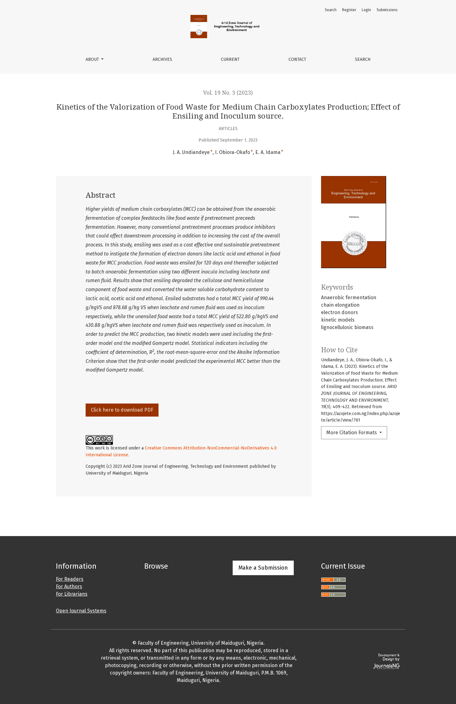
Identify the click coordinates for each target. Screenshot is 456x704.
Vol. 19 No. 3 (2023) (228, 93)
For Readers (69, 579)
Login (366, 10)
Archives (162, 59)
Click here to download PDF (122, 410)
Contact (297, 59)
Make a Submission (263, 567)
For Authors (69, 586)
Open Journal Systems (81, 611)
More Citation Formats (352, 432)
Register (349, 10)
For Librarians (71, 594)
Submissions (387, 10)
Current (230, 59)
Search (362, 59)
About (93, 59)
